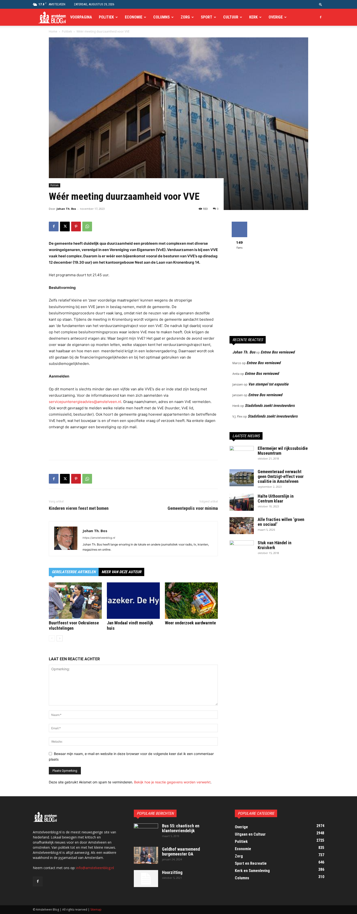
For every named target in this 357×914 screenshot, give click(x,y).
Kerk (253, 17)
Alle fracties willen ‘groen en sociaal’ (281, 522)
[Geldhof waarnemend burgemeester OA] (146, 855)
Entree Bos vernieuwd (278, 352)
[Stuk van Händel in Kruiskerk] (242, 548)
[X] (65, 226)
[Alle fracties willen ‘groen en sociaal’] (242, 525)
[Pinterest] (76, 226)
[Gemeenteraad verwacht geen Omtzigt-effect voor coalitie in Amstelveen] (242, 477)
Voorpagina (81, 17)
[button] (320, 4)
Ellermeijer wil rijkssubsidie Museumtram (283, 451)
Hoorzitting (172, 872)
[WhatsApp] (87, 226)
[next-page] (60, 638)
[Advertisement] (133, 443)
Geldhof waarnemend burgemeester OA (181, 851)
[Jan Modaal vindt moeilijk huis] (133, 600)
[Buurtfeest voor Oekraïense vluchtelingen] (75, 600)
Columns (161, 17)
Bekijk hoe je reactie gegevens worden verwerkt (172, 782)
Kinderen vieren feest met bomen (79, 508)
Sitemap (96, 909)
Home (53, 31)
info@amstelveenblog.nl (95, 867)
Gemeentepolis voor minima (193, 508)
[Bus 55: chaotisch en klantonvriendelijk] (146, 831)
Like (239, 223)
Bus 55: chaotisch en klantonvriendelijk (180, 828)
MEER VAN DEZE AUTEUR (121, 572)
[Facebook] (320, 17)
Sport (206, 17)
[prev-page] (52, 638)
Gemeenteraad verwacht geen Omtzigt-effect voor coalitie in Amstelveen (281, 476)
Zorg (185, 17)
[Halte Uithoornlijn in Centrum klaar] (242, 502)
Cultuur (230, 17)
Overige (276, 17)
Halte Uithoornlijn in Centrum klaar (276, 498)
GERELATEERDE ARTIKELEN (74, 572)
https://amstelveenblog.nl (99, 537)
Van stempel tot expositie (268, 384)
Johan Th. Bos (66, 208)
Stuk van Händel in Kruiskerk (274, 545)
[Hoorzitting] (146, 878)
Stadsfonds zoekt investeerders (270, 405)
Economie (133, 17)
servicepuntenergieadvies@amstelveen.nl (85, 401)
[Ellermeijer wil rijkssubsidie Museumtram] (242, 454)
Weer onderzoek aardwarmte (190, 622)
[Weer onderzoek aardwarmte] (191, 600)
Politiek (106, 17)
